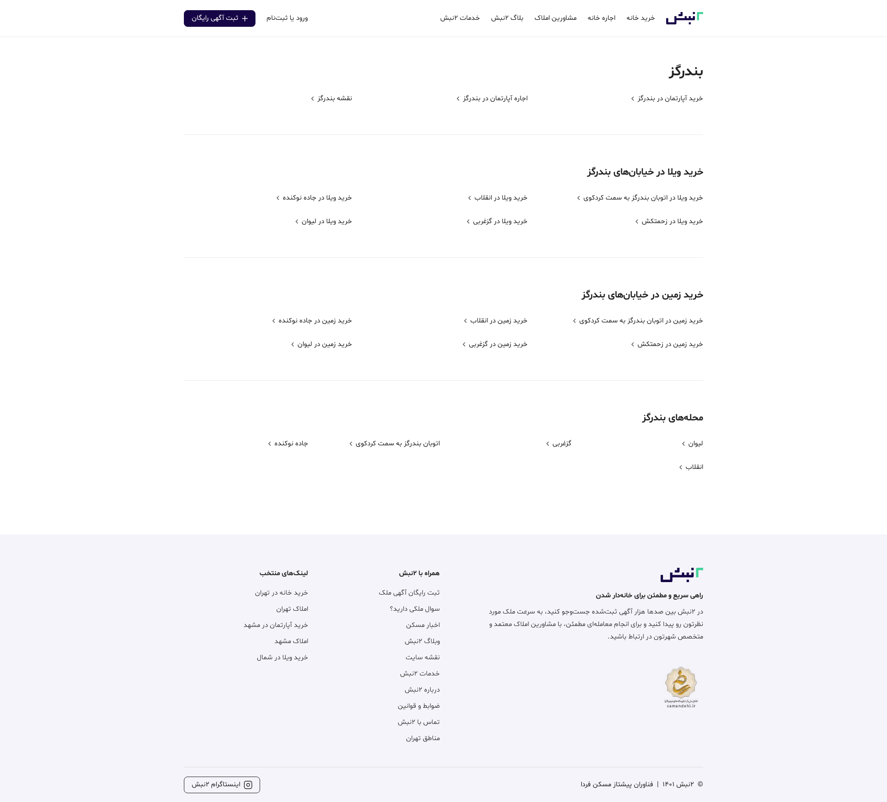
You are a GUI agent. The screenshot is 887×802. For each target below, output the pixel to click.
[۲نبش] (684, 23)
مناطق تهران (423, 738)
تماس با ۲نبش (419, 722)
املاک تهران (292, 609)
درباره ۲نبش (422, 690)
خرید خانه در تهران (281, 593)
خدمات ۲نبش (420, 674)
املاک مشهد (291, 641)
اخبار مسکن (423, 625)
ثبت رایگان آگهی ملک (409, 593)
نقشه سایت (423, 657)
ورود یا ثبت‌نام (287, 18)
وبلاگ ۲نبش (422, 641)
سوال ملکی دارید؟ (415, 609)
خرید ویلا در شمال (282, 657)
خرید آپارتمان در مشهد (275, 625)
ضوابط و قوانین (419, 706)
